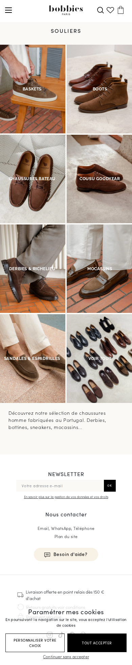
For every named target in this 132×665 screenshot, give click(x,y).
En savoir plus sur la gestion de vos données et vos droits (66, 496)
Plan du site (66, 536)
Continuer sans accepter (66, 656)
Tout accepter (97, 642)
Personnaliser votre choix (35, 643)
